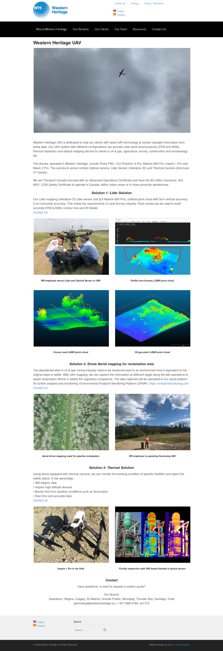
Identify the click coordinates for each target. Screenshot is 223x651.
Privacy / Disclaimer (153, 3)
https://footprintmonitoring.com (169, 383)
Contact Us (120, 3)
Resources (139, 29)
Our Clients (102, 29)
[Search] (105, 630)
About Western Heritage (51, 29)
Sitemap (135, 3)
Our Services (81, 29)
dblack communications (178, 644)
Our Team (121, 29)
